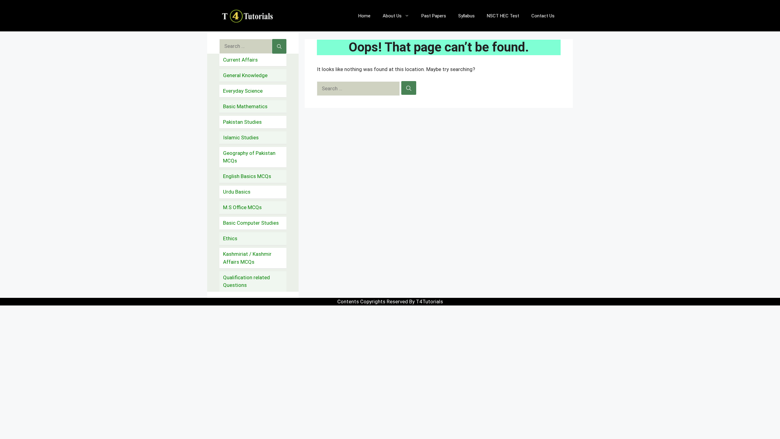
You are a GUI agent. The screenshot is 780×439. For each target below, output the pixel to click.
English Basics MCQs (247, 176)
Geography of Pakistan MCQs (249, 157)
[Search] (408, 88)
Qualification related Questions (246, 281)
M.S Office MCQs (242, 207)
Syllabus (466, 16)
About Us (392, 16)
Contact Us (543, 16)
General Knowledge (245, 75)
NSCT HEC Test (503, 16)
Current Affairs (240, 60)
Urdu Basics (236, 192)
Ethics (230, 238)
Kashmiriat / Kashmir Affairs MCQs (247, 258)
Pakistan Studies (242, 122)
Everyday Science (243, 91)
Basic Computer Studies (251, 223)
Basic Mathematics (245, 106)
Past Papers (433, 16)
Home (364, 16)
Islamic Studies (241, 137)
